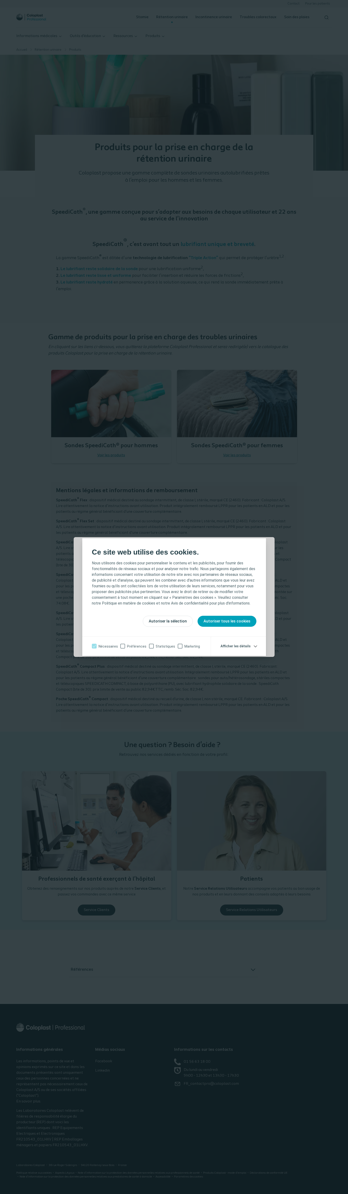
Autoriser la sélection (168, 621)
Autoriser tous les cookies (227, 621)
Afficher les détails (236, 646)
